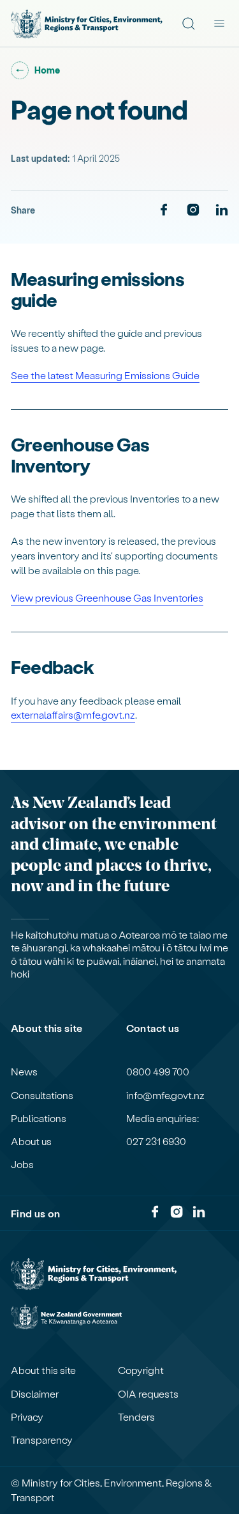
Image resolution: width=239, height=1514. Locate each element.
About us (31, 1141)
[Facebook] (163, 210)
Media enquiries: (162, 1118)
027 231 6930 (156, 1141)
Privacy (27, 1417)
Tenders (136, 1417)
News (24, 1071)
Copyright (141, 1370)
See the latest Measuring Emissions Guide (105, 375)
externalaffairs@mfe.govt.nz (73, 714)
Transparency (42, 1440)
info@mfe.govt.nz (165, 1095)
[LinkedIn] (221, 210)
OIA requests (148, 1394)
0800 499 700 (157, 1071)
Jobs (22, 1164)
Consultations (42, 1095)
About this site (43, 1370)
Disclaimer (35, 1394)
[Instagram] (193, 210)
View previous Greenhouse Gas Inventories (107, 597)
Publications (38, 1118)
